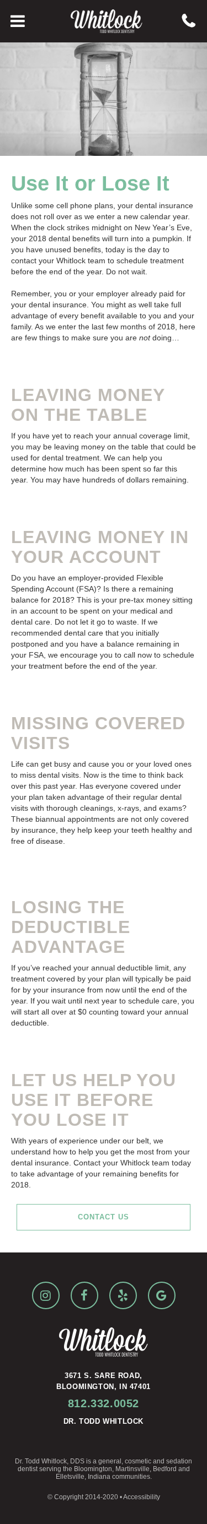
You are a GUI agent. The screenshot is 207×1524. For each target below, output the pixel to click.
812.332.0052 (103, 1403)
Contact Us (103, 1217)
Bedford (165, 1469)
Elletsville (70, 1476)
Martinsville (132, 1469)
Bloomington (93, 1469)
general (109, 1461)
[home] (103, 21)
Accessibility (141, 1497)
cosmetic (138, 1461)
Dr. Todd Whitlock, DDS (49, 1461)
